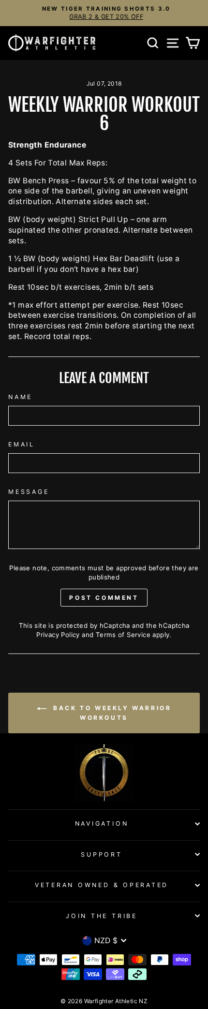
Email (21, 444)
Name (20, 397)
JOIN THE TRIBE (101, 916)
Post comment (103, 597)
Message (28, 491)
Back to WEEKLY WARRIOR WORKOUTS (111, 713)
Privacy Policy (57, 634)
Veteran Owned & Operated (101, 885)
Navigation (102, 823)
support (101, 854)
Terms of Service (123, 634)
